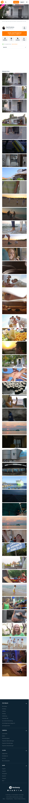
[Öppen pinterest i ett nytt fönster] (14, 789)
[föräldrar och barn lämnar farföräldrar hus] (14, 360)
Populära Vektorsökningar (8, 740)
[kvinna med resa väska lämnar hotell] (14, 441)
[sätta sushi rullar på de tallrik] (14, 387)
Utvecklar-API (5, 717)
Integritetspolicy (9, 798)
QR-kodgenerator (6, 725)
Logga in (22, 2)
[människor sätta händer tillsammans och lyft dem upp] (14, 374)
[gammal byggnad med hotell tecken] (14, 173)
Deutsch (4, 775)
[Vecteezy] (2, 2)
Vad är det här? (14, 44)
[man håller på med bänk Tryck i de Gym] (14, 535)
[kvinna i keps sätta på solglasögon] (14, 293)
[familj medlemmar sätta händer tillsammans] (14, 280)
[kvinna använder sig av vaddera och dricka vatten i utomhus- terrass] (14, 562)
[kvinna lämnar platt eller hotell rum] (14, 186)
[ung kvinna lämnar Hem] (14, 105)
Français (4, 777)
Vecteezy (4, 708)
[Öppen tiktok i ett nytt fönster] (16, 789)
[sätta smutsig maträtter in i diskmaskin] (14, 160)
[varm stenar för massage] (14, 267)
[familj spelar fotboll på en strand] (14, 200)
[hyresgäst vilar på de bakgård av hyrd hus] (14, 118)
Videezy (4, 710)
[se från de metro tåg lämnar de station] (14, 414)
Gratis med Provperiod (14, 33)
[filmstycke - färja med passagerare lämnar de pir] (14, 522)
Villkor (4, 798)
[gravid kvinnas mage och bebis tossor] (14, 615)
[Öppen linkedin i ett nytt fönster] (11, 789)
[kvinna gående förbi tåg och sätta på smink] (14, 253)
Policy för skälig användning (19, 798)
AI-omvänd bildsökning (7, 720)
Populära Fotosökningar (7, 742)
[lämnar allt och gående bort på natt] (14, 146)
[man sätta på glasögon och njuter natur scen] (14, 347)
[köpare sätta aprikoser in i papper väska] (14, 334)
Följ (24, 28)
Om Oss (4, 757)
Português (4, 773)
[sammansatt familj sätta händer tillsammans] (14, 320)
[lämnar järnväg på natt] (14, 495)
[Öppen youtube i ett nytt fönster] (20, 789)
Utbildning (4, 715)
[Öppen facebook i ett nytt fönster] (7, 789)
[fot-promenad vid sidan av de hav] (14, 642)
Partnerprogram (6, 737)
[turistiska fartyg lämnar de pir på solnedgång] (14, 427)
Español (4, 770)
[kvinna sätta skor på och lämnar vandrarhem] (14, 78)
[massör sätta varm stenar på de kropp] (14, 307)
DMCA (3, 735)
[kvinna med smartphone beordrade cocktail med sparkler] (14, 656)
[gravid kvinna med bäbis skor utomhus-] (14, 629)
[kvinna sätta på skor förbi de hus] (14, 132)
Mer (3, 780)
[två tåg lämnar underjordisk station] (14, 468)
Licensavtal (4, 733)
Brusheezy (4, 705)
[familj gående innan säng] (14, 213)
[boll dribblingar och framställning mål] (14, 240)
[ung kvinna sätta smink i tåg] (14, 400)
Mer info (5, 46)
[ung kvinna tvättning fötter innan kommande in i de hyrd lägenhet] (14, 92)
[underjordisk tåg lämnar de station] (14, 508)
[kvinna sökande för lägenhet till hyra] (14, 549)
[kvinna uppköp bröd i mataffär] (14, 602)
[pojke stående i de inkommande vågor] (14, 589)
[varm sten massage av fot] (14, 669)
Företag (4, 713)
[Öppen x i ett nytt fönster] (18, 789)
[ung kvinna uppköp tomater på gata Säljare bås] (14, 575)
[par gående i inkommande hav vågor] (14, 226)
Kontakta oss (5, 755)
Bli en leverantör (6, 760)
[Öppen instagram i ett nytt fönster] (9, 789)
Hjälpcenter (4, 753)
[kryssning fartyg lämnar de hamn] (14, 482)
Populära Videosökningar (7, 745)
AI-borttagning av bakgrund (8, 722)
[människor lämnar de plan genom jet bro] (14, 455)
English (4, 768)
